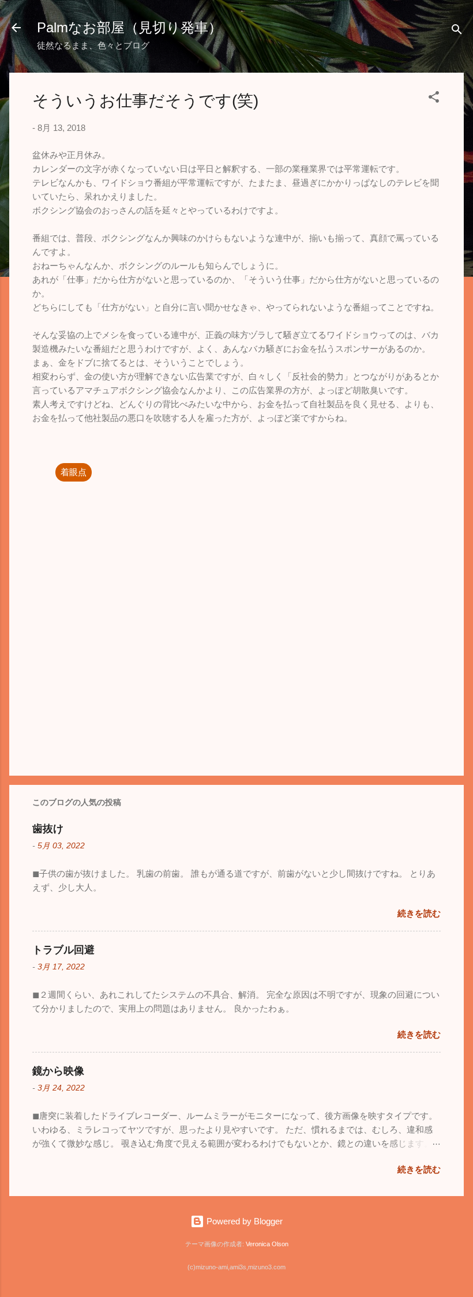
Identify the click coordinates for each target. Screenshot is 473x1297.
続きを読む (419, 913)
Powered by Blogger (243, 1221)
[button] (434, 99)
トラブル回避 (63, 950)
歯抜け (47, 828)
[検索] (457, 31)
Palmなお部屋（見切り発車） (129, 27)
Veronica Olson (267, 1243)
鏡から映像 (58, 1071)
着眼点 (74, 472)
